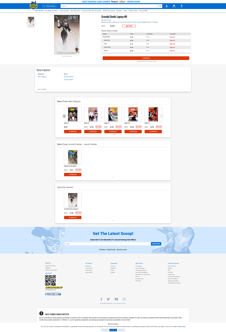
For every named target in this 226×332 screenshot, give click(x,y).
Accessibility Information (174, 283)
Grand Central (88, 268)
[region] (64, 116)
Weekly (102, 249)
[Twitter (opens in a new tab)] (108, 300)
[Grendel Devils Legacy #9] (72, 200)
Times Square (88, 270)
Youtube (113, 272)
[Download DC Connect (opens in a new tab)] (56, 294)
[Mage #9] (113, 114)
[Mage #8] (93, 114)
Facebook (113, 266)
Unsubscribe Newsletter (174, 276)
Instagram (113, 268)
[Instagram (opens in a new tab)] (124, 300)
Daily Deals (111, 249)
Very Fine (107, 40)
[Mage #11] (153, 114)
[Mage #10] (133, 114)
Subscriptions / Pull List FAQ (143, 274)
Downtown (88, 266)
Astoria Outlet (88, 272)
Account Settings (140, 268)
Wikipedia (47, 268)
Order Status (139, 266)
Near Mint (107, 37)
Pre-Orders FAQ (139, 278)
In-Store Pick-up (172, 266)
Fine (105, 43)
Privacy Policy (171, 274)
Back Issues (122, 249)
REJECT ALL (121, 330)
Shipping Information (173, 281)
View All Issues (67, 56)
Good (106, 50)
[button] (49, 6)
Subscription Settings (141, 270)
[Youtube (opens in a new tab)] (116, 300)
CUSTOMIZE (105, 330)
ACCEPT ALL (113, 330)
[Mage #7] (72, 114)
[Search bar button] (160, 6)
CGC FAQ (170, 272)
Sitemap (170, 268)
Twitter (112, 270)
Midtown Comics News (51, 270)
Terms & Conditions (173, 278)
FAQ (169, 270)
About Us (48, 263)
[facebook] (101, 300)
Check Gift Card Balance (142, 272)
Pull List (137, 276)
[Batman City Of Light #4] (72, 157)
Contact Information (50, 265)
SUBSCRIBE (156, 244)
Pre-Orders (138, 281)
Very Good (107, 47)
